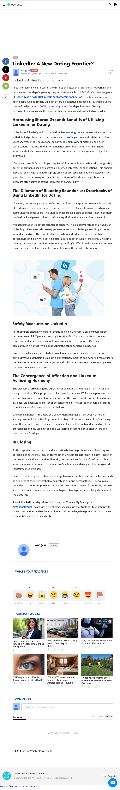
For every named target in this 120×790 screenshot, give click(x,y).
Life (15, 58)
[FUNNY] (64, 595)
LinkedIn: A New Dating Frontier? (53, 63)
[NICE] (53, 595)
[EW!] (76, 595)
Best (93, 716)
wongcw (25, 70)
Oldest (100, 716)
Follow (54, 545)
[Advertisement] (60, 31)
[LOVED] (87, 595)
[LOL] (29, 595)
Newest (109, 716)
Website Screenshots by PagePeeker (18, 786)
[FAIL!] (99, 595)
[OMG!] (41, 595)
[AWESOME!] (18, 595)
